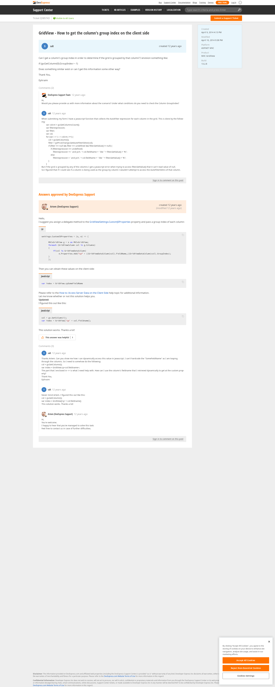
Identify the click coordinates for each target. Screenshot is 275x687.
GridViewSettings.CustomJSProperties (110, 221)
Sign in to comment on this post (168, 180)
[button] (183, 235)
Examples (135, 9)
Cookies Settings (246, 676)
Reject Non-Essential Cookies (246, 668)
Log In (233, 2)
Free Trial (222, 2)
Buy (160, 2)
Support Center (170, 2)
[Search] (239, 9)
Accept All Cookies (245, 660)
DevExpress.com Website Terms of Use (119, 676)
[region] (246, 661)
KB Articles (120, 9)
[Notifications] (240, 2)
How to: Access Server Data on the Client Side (83, 292)
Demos (211, 2)
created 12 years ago (170, 46)
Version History (153, 9)
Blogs (195, 2)
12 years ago (78, 94)
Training (202, 2)
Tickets (105, 9)
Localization (173, 9)
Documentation (184, 2)
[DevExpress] (41, 3)
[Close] (269, 641)
